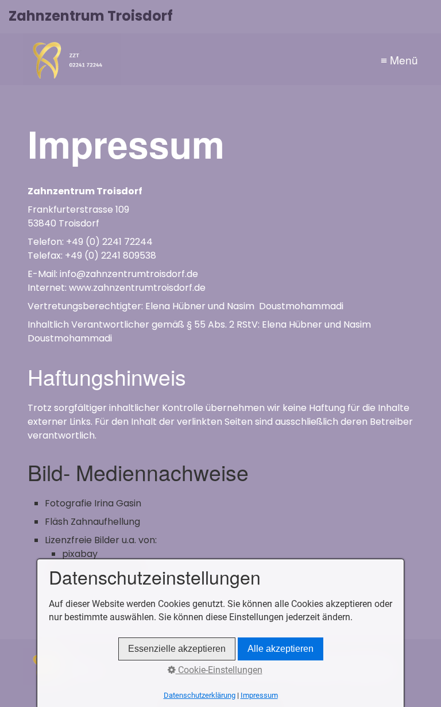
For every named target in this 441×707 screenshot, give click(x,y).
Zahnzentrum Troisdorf (91, 15)
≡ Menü (399, 59)
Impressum (259, 695)
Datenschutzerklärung (199, 695)
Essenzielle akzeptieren (177, 649)
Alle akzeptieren (280, 649)
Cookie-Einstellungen (219, 669)
